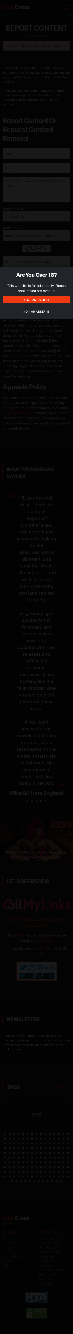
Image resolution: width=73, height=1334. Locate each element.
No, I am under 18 (36, 311)
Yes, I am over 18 (36, 299)
